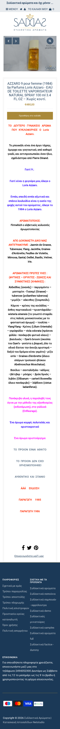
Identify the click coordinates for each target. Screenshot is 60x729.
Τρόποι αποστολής (13, 596)
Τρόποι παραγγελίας (14, 591)
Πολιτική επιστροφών (15, 608)
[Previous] (8, 40)
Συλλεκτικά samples (42, 627)
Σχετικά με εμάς (12, 585)
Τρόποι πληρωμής (13, 602)
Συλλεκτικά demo (40, 610)
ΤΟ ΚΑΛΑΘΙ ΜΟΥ (41, 9)
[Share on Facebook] (23, 548)
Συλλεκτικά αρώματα (43, 588)
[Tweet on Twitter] (29, 548)
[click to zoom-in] (50, 40)
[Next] (16, 40)
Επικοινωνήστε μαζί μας (29, 556)
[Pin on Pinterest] (36, 548)
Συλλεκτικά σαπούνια (43, 593)
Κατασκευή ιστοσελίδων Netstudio (23, 722)
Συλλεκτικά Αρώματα (37, 717)
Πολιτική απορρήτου (15, 630)
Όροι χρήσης (10, 625)
